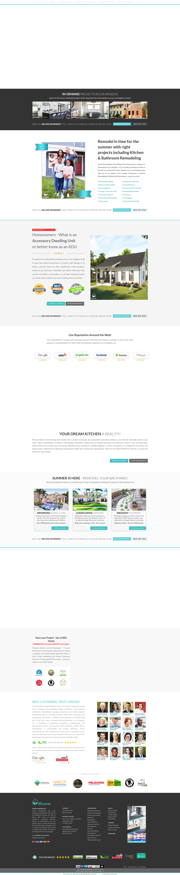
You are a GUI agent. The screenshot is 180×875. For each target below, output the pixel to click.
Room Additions (92, 822)
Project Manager (113, 825)
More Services (91, 838)
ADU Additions (92, 826)
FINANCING (112, 834)
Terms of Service (132, 867)
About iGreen (112, 817)
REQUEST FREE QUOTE (125, 2)
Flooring (90, 829)
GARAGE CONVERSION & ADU (86, 2)
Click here (99, 874)
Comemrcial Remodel (94, 813)
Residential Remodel (93, 811)
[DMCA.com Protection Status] (91, 857)
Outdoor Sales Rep (114, 827)
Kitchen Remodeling (93, 815)
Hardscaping (91, 833)
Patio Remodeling (93, 831)
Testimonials (112, 813)
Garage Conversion (93, 824)
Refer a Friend (112, 830)
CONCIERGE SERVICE (106, 2)
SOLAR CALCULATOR (66, 2)
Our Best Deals (112, 810)
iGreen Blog (111, 819)
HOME (53, 2)
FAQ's (125, 867)
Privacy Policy (142, 867)
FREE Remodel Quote (94, 840)
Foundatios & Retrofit (94, 835)
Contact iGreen (112, 815)
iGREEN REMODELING (39, 809)
